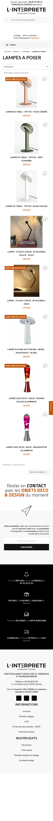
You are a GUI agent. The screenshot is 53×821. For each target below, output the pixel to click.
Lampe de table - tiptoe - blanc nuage (27, 206)
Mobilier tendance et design (26, 755)
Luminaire (26, 52)
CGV (26, 721)
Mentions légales (26, 716)
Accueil (8, 52)
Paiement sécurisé (26, 731)
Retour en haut (39, 472)
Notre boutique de (26, 38)
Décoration (26, 745)
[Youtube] (34, 698)
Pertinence (26, 66)
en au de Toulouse (26, 601)
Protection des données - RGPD (26, 726)
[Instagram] (26, 698)
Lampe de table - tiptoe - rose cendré (26, 111)
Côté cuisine (26, 750)
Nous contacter (30, 35)
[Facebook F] (18, 698)
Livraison (26, 711)
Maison (16, 52)
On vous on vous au (26, 581)
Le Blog (17, 35)
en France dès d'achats (26, 639)
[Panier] (30, 28)
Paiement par (26, 620)
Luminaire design (26, 760)
